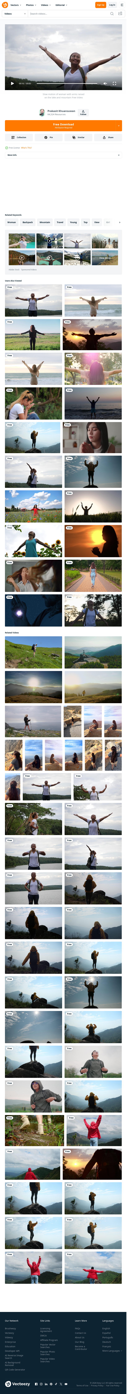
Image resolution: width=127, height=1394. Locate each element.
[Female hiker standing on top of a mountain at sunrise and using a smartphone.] (33, 1232)
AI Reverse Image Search (14, 1355)
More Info (12, 153)
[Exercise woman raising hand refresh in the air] (33, 540)
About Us (78, 1336)
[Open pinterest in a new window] (51, 1386)
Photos (30, 5)
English (104, 1327)
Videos (44, 5)
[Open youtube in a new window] (66, 1386)
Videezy (9, 1336)
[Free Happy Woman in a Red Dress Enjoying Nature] (33, 505)
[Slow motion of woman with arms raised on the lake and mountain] (33, 299)
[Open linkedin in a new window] (46, 1386)
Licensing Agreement (45, 1328)
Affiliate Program (48, 1338)
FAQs (76, 1327)
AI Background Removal (12, 1362)
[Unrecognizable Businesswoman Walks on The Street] (93, 574)
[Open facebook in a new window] (36, 1386)
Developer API (12, 1349)
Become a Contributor (80, 1346)
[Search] (112, 13)
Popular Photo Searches (47, 1351)
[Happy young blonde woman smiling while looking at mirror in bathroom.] (33, 574)
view (96, 221)
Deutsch (104, 1340)
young (73, 221)
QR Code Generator (10, 1369)
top (86, 221)
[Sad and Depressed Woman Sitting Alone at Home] (92, 436)
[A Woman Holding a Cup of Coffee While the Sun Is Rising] (93, 540)
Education (10, 1345)
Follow (83, 114)
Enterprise (10, 1340)
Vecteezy (9, 1331)
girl (108, 221)
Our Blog (78, 1340)
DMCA (43, 1334)
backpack (28, 221)
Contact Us (79, 1331)
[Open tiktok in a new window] (56, 1386)
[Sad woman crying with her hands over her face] (33, 402)
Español (104, 1331)
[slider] (67, 83)
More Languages (109, 1349)
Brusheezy (10, 1327)
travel (60, 221)
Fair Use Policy (113, 1386)
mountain (45, 221)
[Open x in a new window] (61, 1386)
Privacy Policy (97, 1386)
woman (11, 221)
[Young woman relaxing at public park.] (93, 367)
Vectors (15, 5)
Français (104, 1345)
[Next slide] (115, 221)
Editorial (60, 5)
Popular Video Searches (47, 1358)
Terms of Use (83, 1386)
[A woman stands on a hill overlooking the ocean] (33, 720)
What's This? (26, 147)
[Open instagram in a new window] (41, 1386)
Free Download (63, 125)
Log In (112, 5)
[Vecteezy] (5, 5)
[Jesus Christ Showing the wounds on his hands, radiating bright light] (33, 609)
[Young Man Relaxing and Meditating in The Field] (93, 505)
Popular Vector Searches (47, 1344)
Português (105, 1336)
